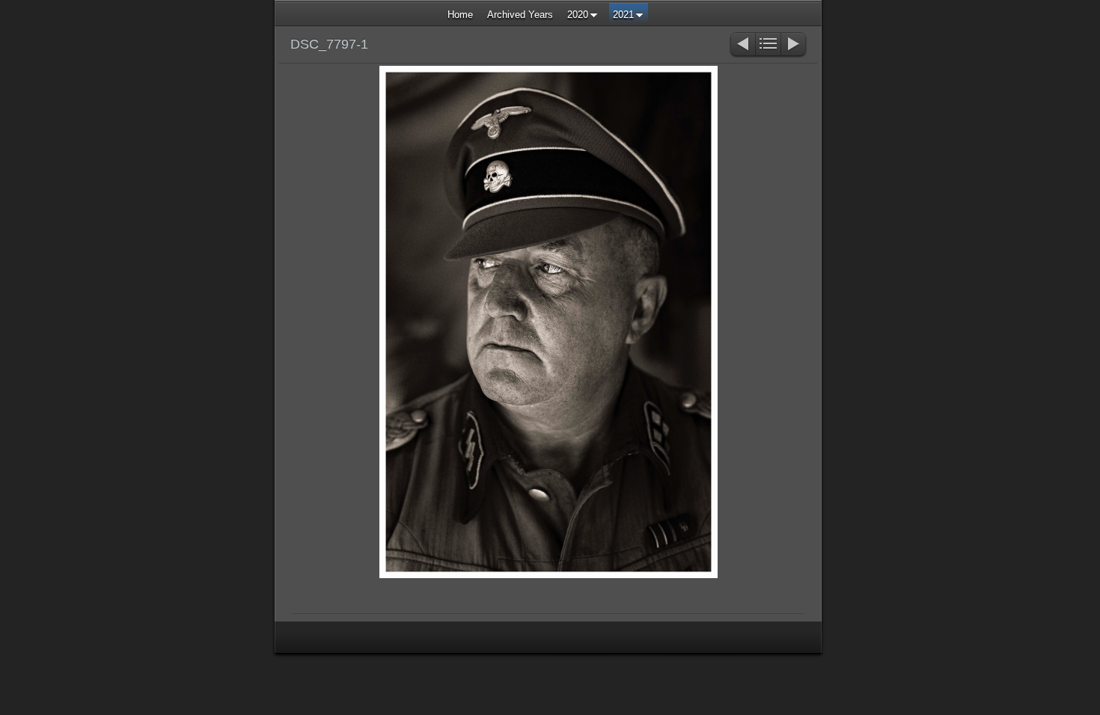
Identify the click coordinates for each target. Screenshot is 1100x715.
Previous (742, 45)
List (768, 45)
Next (794, 45)
